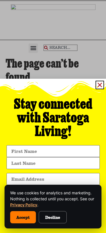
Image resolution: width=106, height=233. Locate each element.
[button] (100, 85)
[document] (53, 116)
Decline (52, 217)
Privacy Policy (23, 204)
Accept (23, 217)
